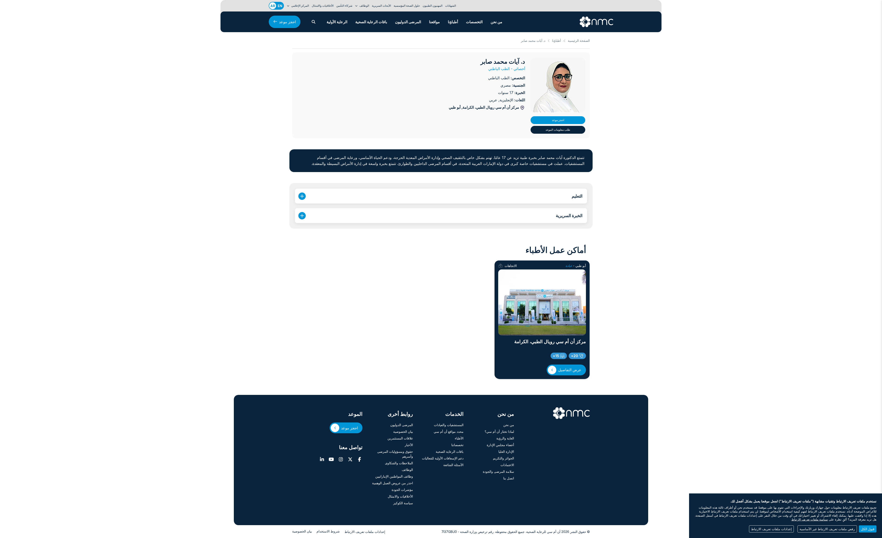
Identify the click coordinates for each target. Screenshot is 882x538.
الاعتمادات (507, 465)
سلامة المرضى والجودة (498, 471)
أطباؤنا (453, 22)
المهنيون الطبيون (432, 5)
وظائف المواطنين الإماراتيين (394, 476)
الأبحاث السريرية (381, 5)
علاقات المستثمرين (400, 438)
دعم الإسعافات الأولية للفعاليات (443, 458)
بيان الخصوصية (403, 431)
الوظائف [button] (364, 5)
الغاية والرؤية (505, 438)
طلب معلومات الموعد (558, 129)
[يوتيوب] (331, 459)
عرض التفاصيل (569, 370)
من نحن (496, 22)
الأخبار (409, 445)
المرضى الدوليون (408, 22)
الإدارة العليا (506, 451)
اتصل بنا (508, 478)
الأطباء (459, 438)
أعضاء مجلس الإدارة (500, 445)
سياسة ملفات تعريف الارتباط (810, 519)
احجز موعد (287, 22)
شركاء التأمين (344, 5)
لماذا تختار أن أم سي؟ (499, 431)
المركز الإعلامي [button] (300, 5)
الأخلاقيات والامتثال (323, 5)
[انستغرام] (341, 459)
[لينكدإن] (322, 459)
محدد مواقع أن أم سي (449, 431)
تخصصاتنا (457, 445)
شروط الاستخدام (328, 531)
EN (280, 6)
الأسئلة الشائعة (453, 465)
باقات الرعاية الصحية (371, 22)
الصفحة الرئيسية (579, 40)
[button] (313, 21)
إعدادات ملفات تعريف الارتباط (365, 532)
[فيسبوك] (359, 459)
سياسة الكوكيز (403, 503)
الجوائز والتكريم (503, 458)
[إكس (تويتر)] (350, 459)
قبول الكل (867, 529)
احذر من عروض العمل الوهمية (392, 483)
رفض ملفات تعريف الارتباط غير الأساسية (827, 529)
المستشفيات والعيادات (449, 425)
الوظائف (407, 470)
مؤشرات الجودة (402, 490)
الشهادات (450, 5)
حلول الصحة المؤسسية (407, 5)
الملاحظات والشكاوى (399, 463)
